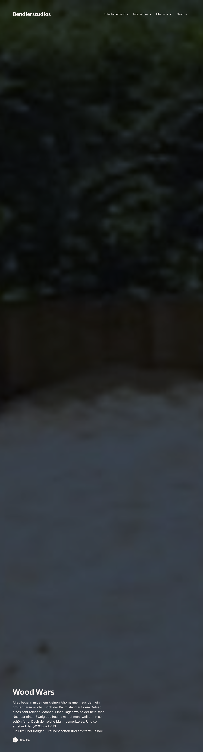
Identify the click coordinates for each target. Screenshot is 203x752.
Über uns (162, 14)
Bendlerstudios (32, 14)
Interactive (140, 14)
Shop (180, 14)
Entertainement (114, 14)
